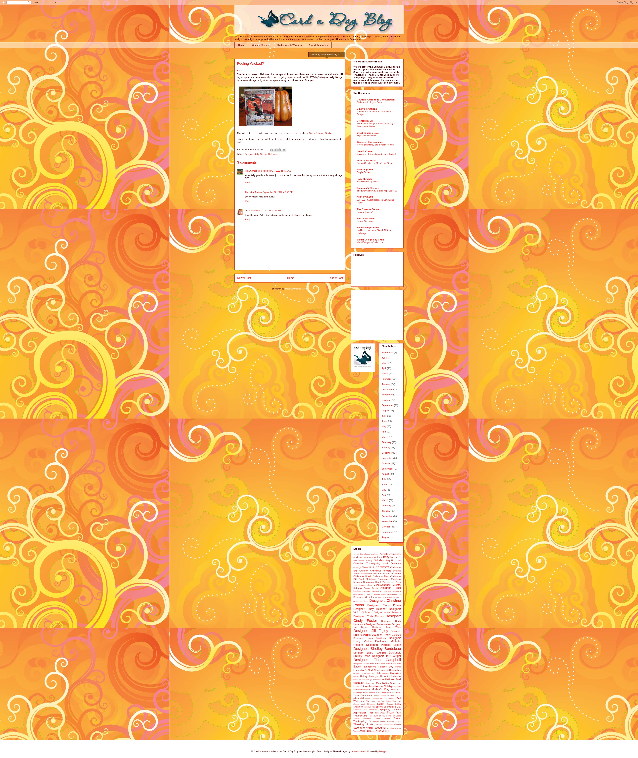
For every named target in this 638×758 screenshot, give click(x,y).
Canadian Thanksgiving (366, 563)
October (386, 400)
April (384, 368)
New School (381, 693)
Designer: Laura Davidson (369, 638)
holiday (356, 676)
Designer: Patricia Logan (383, 644)
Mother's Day (380, 689)
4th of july (358, 554)
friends (398, 667)
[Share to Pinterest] (284, 149)
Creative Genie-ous (368, 133)
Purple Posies (363, 172)
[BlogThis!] (274, 149)
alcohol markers (371, 554)
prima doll (358, 698)
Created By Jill (365, 120)
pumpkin (368, 698)
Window (356, 731)
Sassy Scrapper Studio (320, 133)
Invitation (376, 680)
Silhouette (371, 704)
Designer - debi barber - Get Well (377, 591)
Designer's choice (361, 664)
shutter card (359, 704)
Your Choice (382, 730)
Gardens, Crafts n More (370, 142)
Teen (370, 712)
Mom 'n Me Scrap (366, 160)
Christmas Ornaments (378, 579)
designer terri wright (383, 597)
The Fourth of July (377, 716)
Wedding (380, 727)
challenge (357, 567)
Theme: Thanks (382, 718)
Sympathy (385, 709)
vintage (369, 728)
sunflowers (373, 710)
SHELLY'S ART (365, 197)
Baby (386, 557)
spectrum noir (369, 707)
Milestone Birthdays (382, 686)
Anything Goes (360, 557)
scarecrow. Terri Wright (381, 701)
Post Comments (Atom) (296, 288)
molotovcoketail (358, 751)
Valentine (359, 727)
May (384, 363)
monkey (397, 686)
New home (369, 692)
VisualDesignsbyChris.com (370, 242)
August (385, 410)
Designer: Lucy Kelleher (369, 609)
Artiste (371, 557)
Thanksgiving (360, 715)
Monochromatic (361, 689)
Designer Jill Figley (363, 597)
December (387, 389)
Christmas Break (362, 576)
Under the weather (392, 725)
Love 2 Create (364, 151)
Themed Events (379, 721)
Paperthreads (364, 179)
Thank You (394, 712)
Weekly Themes (260, 45)
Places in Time (387, 696)
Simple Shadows (365, 221)
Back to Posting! (365, 212)
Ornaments (366, 695)
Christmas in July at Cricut (369, 102)
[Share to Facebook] (281, 149)
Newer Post (244, 278)
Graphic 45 (369, 673)
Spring (379, 706)
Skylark (390, 704)
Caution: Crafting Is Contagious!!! (376, 99)
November (387, 394)
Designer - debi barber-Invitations (387, 594)
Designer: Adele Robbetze (387, 612)
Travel (379, 724)
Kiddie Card (388, 683)
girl (387, 670)
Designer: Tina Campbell (377, 660)
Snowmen (358, 707)
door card (385, 664)
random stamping (387, 698)
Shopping (396, 701)
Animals (384, 554)
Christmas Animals (380, 570)
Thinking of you (394, 721)
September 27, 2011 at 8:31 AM (276, 171)
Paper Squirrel (365, 169)
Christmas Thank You (374, 582)
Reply (248, 182)
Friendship (359, 670)
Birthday (378, 560)
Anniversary (395, 554)
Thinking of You (363, 724)
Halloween (273, 154)
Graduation (395, 670)
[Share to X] (278, 149)
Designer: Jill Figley (370, 631)
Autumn (378, 557)
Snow (398, 704)
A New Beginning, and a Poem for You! (375, 144)
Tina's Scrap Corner (368, 227)
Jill (246, 210)
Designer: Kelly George (256, 154)
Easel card (396, 664)
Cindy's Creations (367, 108)
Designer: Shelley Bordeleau (377, 649)
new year (391, 693)
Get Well (370, 669)
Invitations (387, 679)
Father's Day (385, 666)
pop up (398, 696)
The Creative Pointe (368, 209)
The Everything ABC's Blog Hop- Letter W (377, 191)
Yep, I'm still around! (366, 135)
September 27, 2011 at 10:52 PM (265, 210)
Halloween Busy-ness (367, 181)
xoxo (373, 731)
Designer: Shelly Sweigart (369, 652)
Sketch (380, 704)
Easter (357, 666)
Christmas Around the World (386, 573)
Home (241, 45)
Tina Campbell (252, 171)
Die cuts (375, 663)
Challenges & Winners (289, 45)
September (387, 352)
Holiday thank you (369, 676)
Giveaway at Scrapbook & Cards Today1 (376, 154)
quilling (376, 698)
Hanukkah (395, 673)
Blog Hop (390, 560)
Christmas (381, 567)
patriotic (377, 696)
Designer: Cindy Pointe (384, 605)
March (385, 373)
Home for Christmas (390, 676)
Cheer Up (367, 567)
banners (394, 557)
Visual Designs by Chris (370, 239)
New (393, 690)
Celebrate (396, 563)
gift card (381, 670)
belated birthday (365, 561)
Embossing (370, 666)
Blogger (382, 751)
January (386, 384)
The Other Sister (366, 218)
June (384, 357)
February (386, 379)
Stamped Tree (360, 710)
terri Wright (380, 713)
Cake (399, 561)
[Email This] (271, 149)
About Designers (318, 45)
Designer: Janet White (386, 627)
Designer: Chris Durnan (368, 616)
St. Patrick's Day (392, 706)
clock (369, 585)
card (385, 563)
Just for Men (373, 683)
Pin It (239, 70)
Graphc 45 (358, 673)
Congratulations (382, 584)
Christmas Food (381, 576)
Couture (367, 588)
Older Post (336, 278)
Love (399, 683)
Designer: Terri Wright (386, 656)
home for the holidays (362, 680)
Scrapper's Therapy (368, 188)
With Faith (365, 730)
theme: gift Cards (393, 716)
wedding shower (394, 728)
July (384, 416)
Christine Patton (253, 192)
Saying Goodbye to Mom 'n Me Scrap (375, 163)
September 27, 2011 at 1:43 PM (278, 192)
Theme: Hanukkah (362, 718)
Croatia (375, 588)
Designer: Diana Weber (378, 624)
